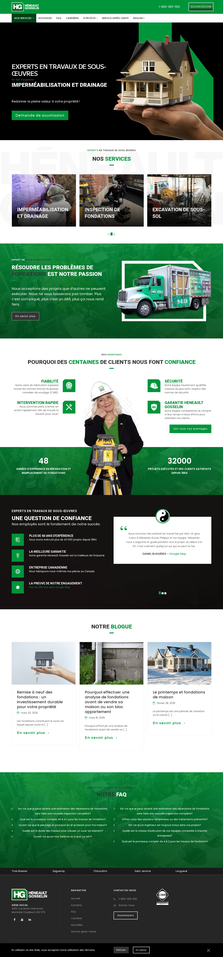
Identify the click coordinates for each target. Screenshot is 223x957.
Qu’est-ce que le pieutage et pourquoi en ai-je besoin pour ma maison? (63, 825)
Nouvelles (45, 18)
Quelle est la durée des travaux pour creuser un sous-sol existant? (62, 831)
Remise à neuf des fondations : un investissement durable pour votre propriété (40, 699)
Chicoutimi (69, 871)
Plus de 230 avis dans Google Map (49, 587)
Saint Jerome (111, 871)
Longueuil (150, 871)
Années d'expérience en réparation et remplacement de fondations (43, 471)
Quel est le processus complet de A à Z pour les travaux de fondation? (63, 819)
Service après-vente (115, 18)
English (138, 18)
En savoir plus (25, 316)
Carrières (72, 18)
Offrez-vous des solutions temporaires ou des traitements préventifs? (165, 819)
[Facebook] (14, 919)
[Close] (208, 951)
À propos (89, 18)
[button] (109, 234)
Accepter (141, 950)
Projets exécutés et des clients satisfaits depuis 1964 (179, 471)
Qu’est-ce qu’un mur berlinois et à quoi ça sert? (62, 836)
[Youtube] (22, 919)
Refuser (121, 950)
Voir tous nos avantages (190, 428)
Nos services (23, 18)
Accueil (75, 898)
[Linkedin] (30, 919)
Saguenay (27, 871)
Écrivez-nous (126, 905)
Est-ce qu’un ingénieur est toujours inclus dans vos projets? (165, 825)
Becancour (191, 871)
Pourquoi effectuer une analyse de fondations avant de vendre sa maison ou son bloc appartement (107, 701)
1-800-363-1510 (169, 7)
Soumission (201, 6)
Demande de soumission (40, 115)
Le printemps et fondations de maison (179, 694)
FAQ (58, 18)
